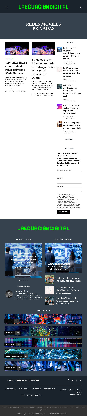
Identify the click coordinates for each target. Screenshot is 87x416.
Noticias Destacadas (23, 253)
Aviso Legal (21, 413)
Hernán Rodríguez (14, 89)
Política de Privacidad (36, 413)
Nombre (59, 178)
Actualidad (9, 58)
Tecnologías (49, 389)
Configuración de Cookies (58, 413)
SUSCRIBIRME (63, 212)
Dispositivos (24, 389)
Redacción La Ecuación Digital (44, 93)
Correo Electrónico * (64, 170)
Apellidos (60, 186)
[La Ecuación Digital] (43, 7)
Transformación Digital (31, 395)
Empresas (37, 389)
